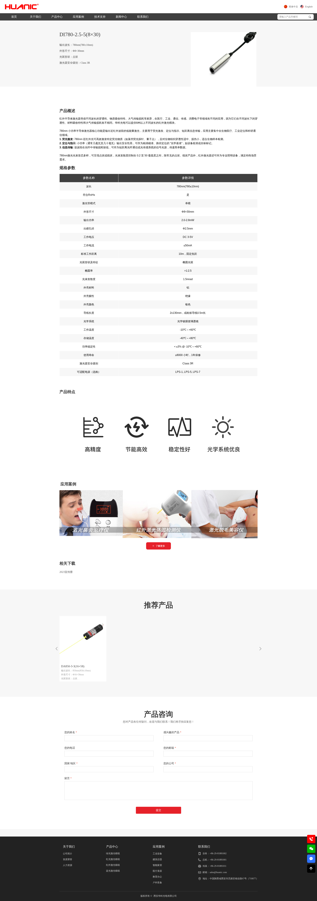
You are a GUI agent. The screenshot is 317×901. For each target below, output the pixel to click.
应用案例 (78, 16)
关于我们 (35, 16)
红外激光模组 (113, 865)
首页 (14, 16)
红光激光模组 (113, 859)
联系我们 (142, 16)
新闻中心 (121, 16)
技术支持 (100, 16)
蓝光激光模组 (113, 871)
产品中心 (57, 16)
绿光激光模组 (113, 853)
